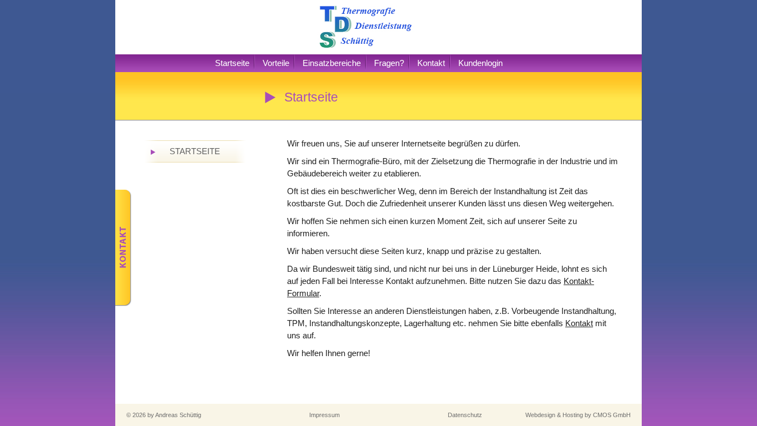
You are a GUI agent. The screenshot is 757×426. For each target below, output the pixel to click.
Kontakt (431, 63)
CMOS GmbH (612, 415)
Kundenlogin (480, 63)
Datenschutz (465, 415)
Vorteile (276, 63)
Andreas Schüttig (178, 415)
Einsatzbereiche (332, 63)
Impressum (324, 415)
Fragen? (389, 63)
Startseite (232, 63)
